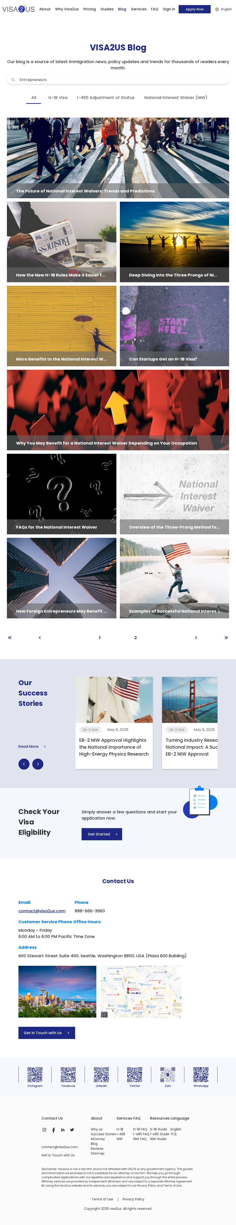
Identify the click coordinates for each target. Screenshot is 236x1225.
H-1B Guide (158, 1129)
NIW (120, 1139)
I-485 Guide (159, 1134)
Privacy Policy (133, 1199)
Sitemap (97, 1153)
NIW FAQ (140, 1139)
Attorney (98, 1139)
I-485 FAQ (141, 1134)
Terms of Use (102, 1199)
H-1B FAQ (140, 1129)
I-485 (121, 1134)
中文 (174, 1134)
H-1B (120, 1129)
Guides (107, 9)
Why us (97, 1129)
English (176, 1129)
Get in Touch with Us (58, 1155)
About (45, 9)
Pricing (89, 9)
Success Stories (103, 1134)
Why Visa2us (67, 9)
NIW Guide (158, 1139)
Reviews (97, 1148)
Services (139, 9)
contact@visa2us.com (41, 911)
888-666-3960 (90, 911)
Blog (94, 1143)
